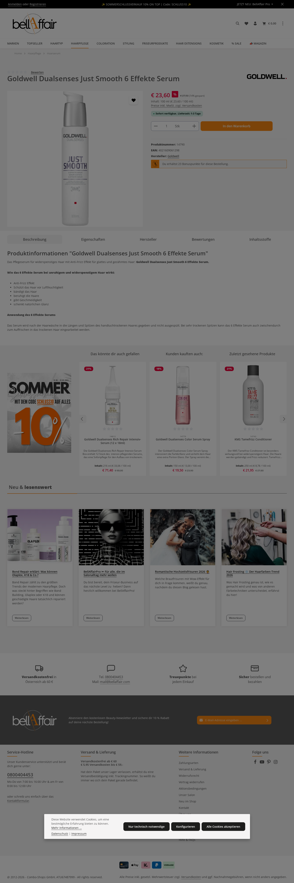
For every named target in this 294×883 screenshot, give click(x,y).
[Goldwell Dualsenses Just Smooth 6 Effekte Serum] (75, 159)
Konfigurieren (185, 826)
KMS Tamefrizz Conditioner (253, 439)
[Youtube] (262, 763)
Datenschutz (59, 833)
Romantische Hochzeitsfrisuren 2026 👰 (182, 571)
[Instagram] (275, 763)
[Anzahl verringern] (155, 126)
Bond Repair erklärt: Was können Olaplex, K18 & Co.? (34, 573)
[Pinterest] (269, 763)
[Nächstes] (284, 419)
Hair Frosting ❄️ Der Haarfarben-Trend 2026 (252, 573)
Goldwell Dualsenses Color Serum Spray (183, 439)
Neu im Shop (187, 801)
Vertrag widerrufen (191, 782)
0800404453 (114, 677)
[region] (75, 159)
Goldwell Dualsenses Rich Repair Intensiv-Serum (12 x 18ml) (112, 441)
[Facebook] (255, 763)
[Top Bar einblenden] (283, 23)
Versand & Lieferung (192, 769)
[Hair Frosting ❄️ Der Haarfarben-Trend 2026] (254, 537)
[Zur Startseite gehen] (34, 23)
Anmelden (15, 4)
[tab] (34, 239)
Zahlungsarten (188, 763)
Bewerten (37, 72)
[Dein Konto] (255, 23)
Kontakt (184, 808)
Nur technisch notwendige (146, 826)
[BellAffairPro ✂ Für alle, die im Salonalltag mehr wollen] (111, 537)
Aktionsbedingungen (193, 788)
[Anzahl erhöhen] (194, 126)
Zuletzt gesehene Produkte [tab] (252, 353)
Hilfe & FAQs (187, 840)
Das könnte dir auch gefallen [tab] (115, 353)
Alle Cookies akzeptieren (223, 826)
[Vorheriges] (82, 419)
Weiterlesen (22, 618)
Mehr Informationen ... (66, 828)
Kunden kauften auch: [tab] (184, 353)
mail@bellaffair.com (115, 682)
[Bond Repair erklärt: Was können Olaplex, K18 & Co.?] (39, 537)
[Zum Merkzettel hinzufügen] (133, 100)
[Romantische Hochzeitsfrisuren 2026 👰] (182, 537)
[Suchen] (238, 23)
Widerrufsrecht (189, 776)
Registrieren (38, 4)
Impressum (79, 833)
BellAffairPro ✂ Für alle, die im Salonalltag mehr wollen (104, 573)
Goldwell (173, 156)
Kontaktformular (18, 801)
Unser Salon (187, 795)
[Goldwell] (267, 78)
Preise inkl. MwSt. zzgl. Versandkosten (176, 105)
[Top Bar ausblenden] (282, 4)
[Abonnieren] (267, 720)
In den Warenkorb (236, 126)
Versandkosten (191, 877)
